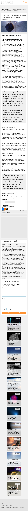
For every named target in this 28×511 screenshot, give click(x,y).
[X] (7, 209)
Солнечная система (10, 202)
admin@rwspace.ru (8, 505)
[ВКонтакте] (3, 209)
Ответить (4, 278)
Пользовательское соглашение (16, 507)
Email (3, 303)
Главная (2, 9)
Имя (3, 298)
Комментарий (5, 287)
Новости (7, 9)
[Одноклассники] (5, 209)
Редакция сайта (4, 507)
